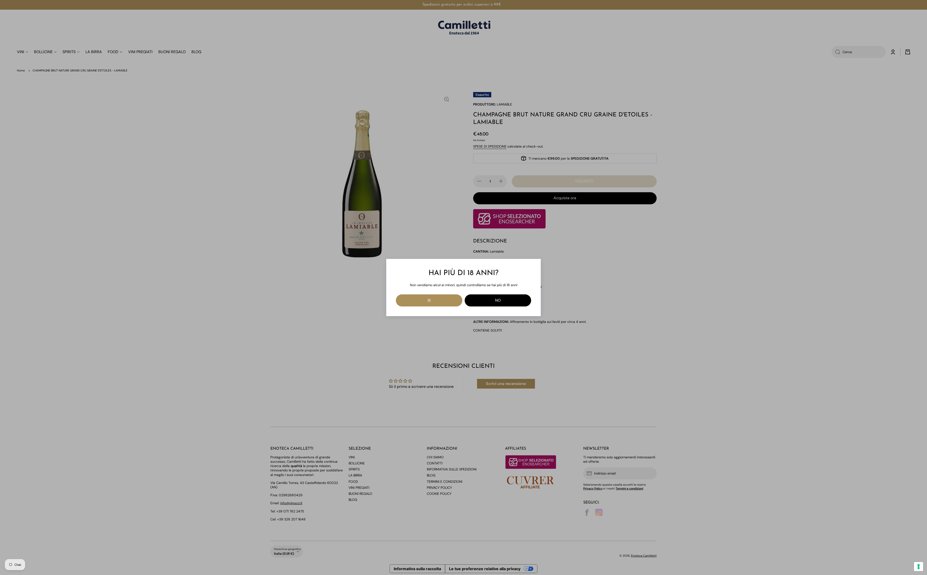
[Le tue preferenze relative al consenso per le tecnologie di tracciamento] (918, 566)
